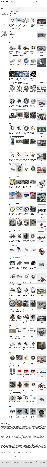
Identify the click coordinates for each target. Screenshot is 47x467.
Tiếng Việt (40, 462)
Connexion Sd (19, 452)
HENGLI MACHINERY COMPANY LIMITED (17, 338)
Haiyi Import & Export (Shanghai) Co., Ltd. (17, 149)
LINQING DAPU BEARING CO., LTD (16, 176)
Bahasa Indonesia (43, 462)
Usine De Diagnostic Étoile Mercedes (16, 456)
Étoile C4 (31, 452)
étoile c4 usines (27, 2)
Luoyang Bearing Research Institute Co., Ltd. (17, 284)
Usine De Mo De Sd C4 (3, 456)
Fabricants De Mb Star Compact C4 (11, 457)
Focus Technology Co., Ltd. (23, 463)
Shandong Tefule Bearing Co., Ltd (16, 163)
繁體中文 (11, 462)
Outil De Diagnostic (10, 452)
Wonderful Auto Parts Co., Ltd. (16, 28)
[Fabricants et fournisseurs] (4, 1)
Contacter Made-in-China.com (27, 461)
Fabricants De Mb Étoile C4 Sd (4, 457)
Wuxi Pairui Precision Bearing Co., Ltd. (17, 95)
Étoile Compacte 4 (14, 452)
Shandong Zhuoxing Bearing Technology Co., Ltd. (18, 311)
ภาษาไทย (36, 462)
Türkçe (38, 462)
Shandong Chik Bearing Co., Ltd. (16, 217)
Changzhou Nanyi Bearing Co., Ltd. (16, 122)
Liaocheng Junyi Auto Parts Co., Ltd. (16, 190)
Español (17, 462)
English (6, 462)
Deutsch (19, 462)
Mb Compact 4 (27, 452)
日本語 (12, 462)
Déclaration (14, 461)
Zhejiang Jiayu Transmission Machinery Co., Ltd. (18, 136)
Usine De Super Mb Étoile (9, 456)
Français (15, 462)
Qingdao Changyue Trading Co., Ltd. (16, 392)
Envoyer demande (42, 28)
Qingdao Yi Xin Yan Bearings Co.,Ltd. (16, 230)
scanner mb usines (24, 2)
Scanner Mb (23, 452)
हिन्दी (34, 462)
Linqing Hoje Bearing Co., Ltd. (15, 203)
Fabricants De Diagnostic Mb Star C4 (32, 456)
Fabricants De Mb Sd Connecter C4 (40, 456)
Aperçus (35, 461)
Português (21, 462)
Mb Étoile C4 (34, 452)
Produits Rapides (32, 461)
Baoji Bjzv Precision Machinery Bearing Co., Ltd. (18, 55)
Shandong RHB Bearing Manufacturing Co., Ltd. (18, 82)
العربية (30, 462)
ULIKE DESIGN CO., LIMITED (15, 365)
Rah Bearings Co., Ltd (14, 68)
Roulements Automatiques (3, 452)
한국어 (28, 462)
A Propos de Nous (10, 461)
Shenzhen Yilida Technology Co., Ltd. (16, 257)
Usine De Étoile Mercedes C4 (24, 456)
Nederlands (32, 462)
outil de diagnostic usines (15, 2)
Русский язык (26, 462)
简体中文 (8, 462)
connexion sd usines (20, 2)
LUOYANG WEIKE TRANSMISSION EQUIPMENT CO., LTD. (19, 109)
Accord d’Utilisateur (17, 461)
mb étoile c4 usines (31, 2)
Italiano (23, 462)
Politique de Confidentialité (21, 461)
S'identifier (45, 1)
